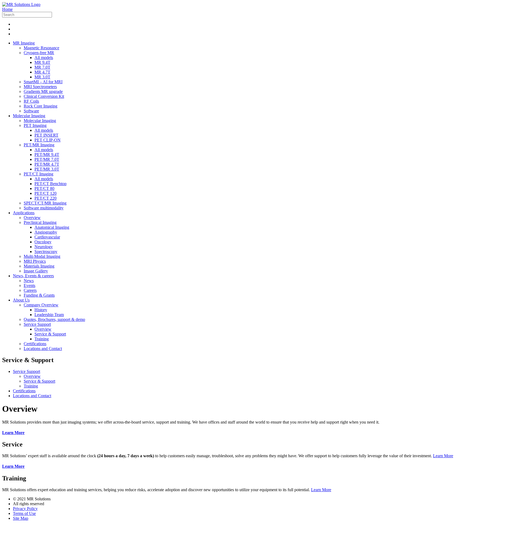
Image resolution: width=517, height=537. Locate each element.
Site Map (20, 518)
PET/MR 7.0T (46, 159)
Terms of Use (24, 513)
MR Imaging (24, 43)
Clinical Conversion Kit (44, 96)
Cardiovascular (47, 237)
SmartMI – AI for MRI (43, 81)
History (40, 309)
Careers (30, 290)
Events (29, 285)
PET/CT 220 (45, 198)
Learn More (443, 455)
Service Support (37, 324)
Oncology (42, 242)
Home (7, 9)
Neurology (43, 246)
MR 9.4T (42, 62)
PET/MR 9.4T (46, 154)
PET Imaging (35, 125)
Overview (32, 217)
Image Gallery (36, 271)
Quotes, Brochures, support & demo (54, 319)
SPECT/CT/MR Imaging (45, 203)
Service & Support (50, 334)
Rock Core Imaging (40, 106)
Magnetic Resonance (41, 48)
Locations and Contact (43, 348)
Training (41, 339)
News (29, 280)
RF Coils (31, 101)
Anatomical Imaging (51, 227)
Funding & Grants (39, 295)
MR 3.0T (42, 77)
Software (31, 111)
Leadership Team (49, 314)
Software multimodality (44, 208)
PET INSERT (46, 135)
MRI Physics (35, 261)
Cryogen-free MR (39, 52)
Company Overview (41, 305)
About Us (21, 300)
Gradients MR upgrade (43, 91)
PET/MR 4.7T (46, 164)
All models (43, 57)
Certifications (35, 343)
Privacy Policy (25, 508)
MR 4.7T (42, 72)
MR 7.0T (42, 67)
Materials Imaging (39, 266)
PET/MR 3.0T (46, 169)
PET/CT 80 (44, 188)
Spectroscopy (45, 251)
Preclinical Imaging (40, 222)
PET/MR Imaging (39, 145)
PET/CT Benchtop (50, 183)
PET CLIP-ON (47, 140)
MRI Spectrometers (40, 86)
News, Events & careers (33, 275)
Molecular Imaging (29, 115)
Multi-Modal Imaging (42, 256)
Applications (23, 212)
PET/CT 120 (45, 193)
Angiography (45, 232)
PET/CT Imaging (38, 174)
